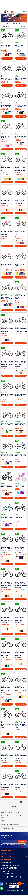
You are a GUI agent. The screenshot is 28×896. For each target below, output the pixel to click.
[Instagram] (20, 877)
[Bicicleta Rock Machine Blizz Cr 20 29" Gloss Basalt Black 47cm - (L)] (7, 385)
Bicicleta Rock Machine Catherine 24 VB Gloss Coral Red (7, 757)
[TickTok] (16, 877)
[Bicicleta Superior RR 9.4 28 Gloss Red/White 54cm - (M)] (7, 223)
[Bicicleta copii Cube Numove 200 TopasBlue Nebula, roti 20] (7, 68)
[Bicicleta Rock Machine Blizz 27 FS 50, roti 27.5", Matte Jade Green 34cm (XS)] (7, 414)
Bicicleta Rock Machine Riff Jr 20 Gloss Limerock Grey (7, 330)
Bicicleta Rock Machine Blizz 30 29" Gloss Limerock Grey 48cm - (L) (20, 396)
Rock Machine (4, 294)
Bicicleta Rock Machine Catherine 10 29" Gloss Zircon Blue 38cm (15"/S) (20, 757)
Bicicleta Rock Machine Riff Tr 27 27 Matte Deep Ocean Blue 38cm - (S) (7, 297)
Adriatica (3, 42)
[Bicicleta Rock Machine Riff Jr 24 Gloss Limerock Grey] (20, 287)
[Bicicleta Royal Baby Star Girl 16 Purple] (20, 476)
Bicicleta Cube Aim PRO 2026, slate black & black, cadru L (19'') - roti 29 (7, 105)
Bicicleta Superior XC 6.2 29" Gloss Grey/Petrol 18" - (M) (20, 169)
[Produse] (2, 12)
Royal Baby (4, 483)
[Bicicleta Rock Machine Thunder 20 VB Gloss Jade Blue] (20, 776)
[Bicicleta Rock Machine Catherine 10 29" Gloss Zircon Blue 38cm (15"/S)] (20, 747)
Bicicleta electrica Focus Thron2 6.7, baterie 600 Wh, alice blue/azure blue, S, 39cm (20, 549)
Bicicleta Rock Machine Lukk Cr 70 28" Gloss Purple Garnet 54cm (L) (21, 330)
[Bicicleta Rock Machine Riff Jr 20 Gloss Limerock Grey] (7, 320)
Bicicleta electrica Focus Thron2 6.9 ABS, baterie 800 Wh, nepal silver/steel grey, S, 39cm (20, 584)
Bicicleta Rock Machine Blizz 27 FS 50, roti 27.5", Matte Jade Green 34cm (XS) (7, 424)
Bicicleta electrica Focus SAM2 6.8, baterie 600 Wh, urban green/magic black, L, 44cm (7, 689)
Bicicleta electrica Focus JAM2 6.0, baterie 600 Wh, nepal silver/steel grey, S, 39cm (21, 654)
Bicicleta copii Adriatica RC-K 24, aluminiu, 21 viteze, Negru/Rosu (6, 45)
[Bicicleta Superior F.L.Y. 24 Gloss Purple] (7, 255)
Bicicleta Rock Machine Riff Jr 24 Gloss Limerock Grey (20, 297)
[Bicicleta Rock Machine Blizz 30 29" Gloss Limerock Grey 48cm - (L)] (20, 385)
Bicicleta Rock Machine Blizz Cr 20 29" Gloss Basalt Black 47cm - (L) (7, 396)
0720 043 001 (6, 871)
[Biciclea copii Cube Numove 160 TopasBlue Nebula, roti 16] (20, 68)
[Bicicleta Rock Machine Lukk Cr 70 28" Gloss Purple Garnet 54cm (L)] (20, 320)
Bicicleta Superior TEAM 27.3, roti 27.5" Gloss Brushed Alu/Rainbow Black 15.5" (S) (20, 202)
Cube (2, 75)
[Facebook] (7, 877)
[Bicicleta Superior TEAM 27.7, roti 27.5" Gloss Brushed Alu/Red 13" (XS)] (7, 192)
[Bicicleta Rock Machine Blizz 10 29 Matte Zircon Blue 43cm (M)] (20, 445)
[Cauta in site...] (24, 11)
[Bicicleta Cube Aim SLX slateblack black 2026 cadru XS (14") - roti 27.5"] (20, 95)
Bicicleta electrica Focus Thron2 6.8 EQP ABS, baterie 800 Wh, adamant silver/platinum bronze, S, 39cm (21, 517)
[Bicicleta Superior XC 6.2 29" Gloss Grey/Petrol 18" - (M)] (20, 159)
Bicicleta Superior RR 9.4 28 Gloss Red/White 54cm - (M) (7, 233)
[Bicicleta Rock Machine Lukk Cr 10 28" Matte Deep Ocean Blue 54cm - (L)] (7, 352)
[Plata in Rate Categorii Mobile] (14, 17)
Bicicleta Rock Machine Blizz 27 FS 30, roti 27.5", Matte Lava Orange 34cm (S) (20, 424)
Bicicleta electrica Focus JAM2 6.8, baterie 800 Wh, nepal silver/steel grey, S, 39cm (21, 619)
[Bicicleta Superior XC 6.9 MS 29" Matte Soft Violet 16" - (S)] (20, 126)
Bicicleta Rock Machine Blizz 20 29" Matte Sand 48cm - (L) (7, 455)
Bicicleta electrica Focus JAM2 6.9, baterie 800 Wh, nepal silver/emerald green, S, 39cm (7, 654)
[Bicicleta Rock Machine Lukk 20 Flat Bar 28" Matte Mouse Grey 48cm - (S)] (20, 352)
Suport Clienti (6, 850)
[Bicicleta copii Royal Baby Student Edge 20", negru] (7, 476)
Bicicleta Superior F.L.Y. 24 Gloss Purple (7, 265)
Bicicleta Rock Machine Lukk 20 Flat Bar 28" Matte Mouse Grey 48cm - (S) (20, 363)
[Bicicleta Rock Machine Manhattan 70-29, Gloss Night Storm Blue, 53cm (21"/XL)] (7, 776)
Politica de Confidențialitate (16, 845)
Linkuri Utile (5, 853)
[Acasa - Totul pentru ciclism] (9, 11)
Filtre (23, 26)
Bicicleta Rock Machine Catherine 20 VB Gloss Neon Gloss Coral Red (20, 724)
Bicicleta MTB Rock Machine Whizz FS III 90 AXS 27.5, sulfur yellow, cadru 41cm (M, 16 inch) (20, 689)
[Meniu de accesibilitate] (1, 884)
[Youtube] (12, 877)
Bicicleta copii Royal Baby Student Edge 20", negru (7, 486)
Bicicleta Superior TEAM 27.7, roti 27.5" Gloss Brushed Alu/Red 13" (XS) (7, 202)
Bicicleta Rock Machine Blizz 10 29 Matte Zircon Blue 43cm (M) (20, 455)
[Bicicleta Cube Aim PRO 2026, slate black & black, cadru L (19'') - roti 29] (7, 95)
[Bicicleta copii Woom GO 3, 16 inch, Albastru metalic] (7, 507)
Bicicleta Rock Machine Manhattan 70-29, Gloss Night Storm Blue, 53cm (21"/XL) (7, 786)
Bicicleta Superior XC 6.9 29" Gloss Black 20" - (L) (6, 169)
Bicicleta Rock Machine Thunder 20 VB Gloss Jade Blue (20, 786)
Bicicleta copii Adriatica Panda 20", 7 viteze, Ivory (20, 45)
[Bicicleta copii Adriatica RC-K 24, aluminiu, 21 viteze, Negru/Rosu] (7, 35)
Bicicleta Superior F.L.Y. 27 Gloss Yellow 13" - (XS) (20, 233)
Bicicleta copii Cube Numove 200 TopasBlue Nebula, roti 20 (7, 78)
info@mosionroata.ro (8, 873)
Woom (3, 514)
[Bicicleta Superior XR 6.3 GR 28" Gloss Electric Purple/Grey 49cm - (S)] (7, 126)
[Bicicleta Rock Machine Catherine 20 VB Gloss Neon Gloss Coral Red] (20, 714)
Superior (3, 133)
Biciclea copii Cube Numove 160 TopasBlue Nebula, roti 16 (20, 78)
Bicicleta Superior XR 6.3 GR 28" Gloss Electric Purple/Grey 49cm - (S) (6, 136)
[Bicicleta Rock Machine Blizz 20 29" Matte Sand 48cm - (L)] (7, 445)
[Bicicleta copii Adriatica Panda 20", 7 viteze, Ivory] (20, 35)
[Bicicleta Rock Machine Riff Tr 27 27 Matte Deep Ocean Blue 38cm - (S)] (7, 287)
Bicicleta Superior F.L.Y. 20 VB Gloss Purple (20, 265)
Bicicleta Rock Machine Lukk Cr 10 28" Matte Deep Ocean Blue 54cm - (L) (7, 363)
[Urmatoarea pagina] (25, 802)
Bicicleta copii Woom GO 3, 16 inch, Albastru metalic (6, 517)
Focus (16, 514)
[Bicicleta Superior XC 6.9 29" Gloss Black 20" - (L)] (7, 159)
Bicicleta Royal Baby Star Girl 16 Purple (20, 485)
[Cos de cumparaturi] (26, 11)
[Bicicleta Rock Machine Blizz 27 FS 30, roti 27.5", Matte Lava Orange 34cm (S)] (20, 414)
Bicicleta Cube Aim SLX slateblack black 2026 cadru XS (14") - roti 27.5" (20, 105)
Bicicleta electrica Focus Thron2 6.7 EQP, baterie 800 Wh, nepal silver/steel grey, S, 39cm (6, 549)
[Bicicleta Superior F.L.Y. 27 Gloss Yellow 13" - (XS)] (20, 223)
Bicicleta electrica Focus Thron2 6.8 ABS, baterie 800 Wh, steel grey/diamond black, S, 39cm (6, 584)
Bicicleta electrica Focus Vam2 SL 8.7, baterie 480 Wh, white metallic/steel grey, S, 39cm (6, 619)
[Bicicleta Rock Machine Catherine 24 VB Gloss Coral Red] (7, 747)
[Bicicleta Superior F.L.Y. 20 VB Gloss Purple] (20, 255)
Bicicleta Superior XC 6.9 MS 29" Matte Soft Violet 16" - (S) (20, 136)
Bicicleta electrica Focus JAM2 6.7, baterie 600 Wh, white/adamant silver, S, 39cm (7, 724)
